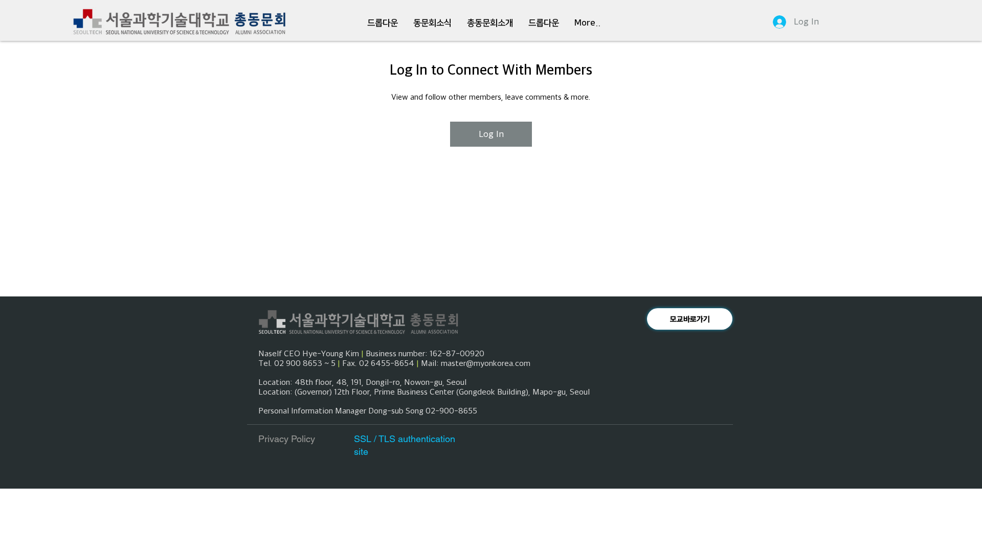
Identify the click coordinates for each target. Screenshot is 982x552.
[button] (383, 23)
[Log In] (775, 22)
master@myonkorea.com (485, 363)
